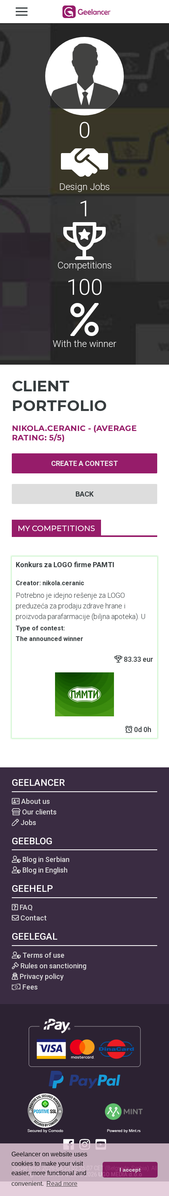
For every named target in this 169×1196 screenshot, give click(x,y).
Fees (29, 987)
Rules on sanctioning (52, 966)
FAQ (25, 907)
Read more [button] (61, 1183)
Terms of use (42, 955)
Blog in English (44, 870)
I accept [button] (130, 1170)
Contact (33, 918)
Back (84, 494)
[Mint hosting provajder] (124, 1112)
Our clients (38, 812)
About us (35, 801)
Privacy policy (41, 976)
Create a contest (84, 463)
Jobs (27, 822)
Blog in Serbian (45, 859)
